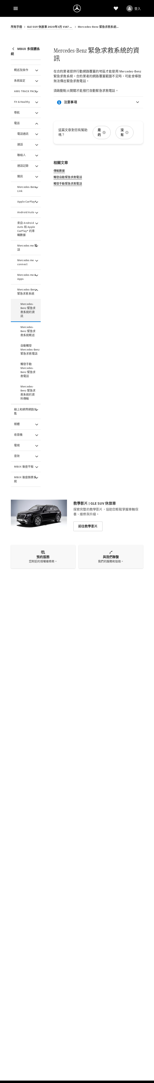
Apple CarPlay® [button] (26, 202)
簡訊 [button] (20, 176)
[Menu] (15, 8)
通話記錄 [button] (23, 166)
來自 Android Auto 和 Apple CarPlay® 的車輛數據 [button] (26, 229)
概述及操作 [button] (21, 70)
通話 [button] (20, 144)
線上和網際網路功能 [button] (25, 411)
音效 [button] (17, 456)
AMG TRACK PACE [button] (25, 91)
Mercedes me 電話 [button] (27, 248)
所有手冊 (16, 27)
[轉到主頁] (77, 8)
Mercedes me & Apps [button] (26, 277)
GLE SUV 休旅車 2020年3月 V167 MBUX (50, 27)
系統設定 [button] (19, 81)
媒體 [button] (17, 424)
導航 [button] (17, 112)
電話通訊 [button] (23, 134)
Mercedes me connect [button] (25, 262)
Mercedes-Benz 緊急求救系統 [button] (26, 291)
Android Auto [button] (25, 212)
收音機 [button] (18, 435)
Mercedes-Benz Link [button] (26, 189)
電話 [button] (17, 123)
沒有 (122, 132)
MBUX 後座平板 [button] (24, 467)
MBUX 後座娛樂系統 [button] (25, 479)
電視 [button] (17, 445)
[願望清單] (116, 8)
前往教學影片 (88, 526)
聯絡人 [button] (21, 155)
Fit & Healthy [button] (22, 102)
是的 (99, 132)
